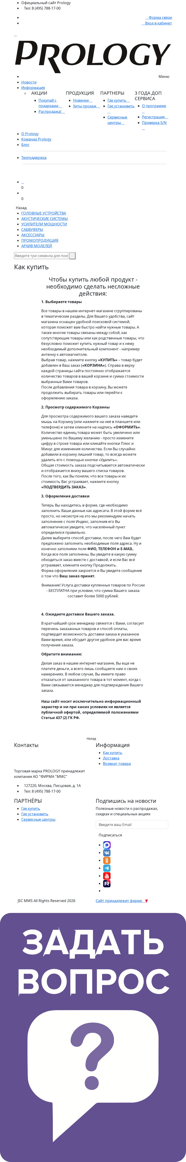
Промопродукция (39, 240)
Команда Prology (36, 139)
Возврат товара (117, 763)
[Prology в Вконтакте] (107, 852)
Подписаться (110, 835)
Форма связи (160, 17)
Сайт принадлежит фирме (120, 900)
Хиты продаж (85, 106)
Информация (33, 87)
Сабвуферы (32, 229)
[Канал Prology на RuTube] (107, 883)
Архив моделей (36, 245)
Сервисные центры (117, 120)
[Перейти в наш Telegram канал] (107, 867)
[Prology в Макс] (107, 844)
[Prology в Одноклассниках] (107, 860)
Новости (29, 82)
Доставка (111, 758)
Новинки (81, 100)
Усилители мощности (44, 224)
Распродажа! (50, 111)
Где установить (34, 813)
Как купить (112, 752)
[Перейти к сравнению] (22, 181)
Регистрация (154, 116)
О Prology (30, 133)
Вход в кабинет (158, 23)
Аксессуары (32, 234)
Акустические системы (44, 218)
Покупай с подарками (49, 103)
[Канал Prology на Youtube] (107, 875)
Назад (91, 738)
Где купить (117, 100)
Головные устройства (43, 213)
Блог (25, 144)
